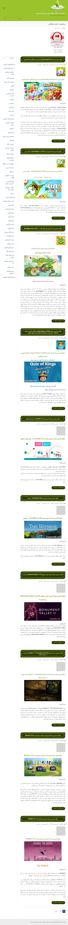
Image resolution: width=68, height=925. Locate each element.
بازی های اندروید (10, 197)
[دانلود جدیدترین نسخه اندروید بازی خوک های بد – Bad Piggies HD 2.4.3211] (60, 240)
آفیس (12, 86)
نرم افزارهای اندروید (9, 64)
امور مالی (11, 111)
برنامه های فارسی (9, 68)
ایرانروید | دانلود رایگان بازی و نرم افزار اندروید (50, 13)
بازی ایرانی (11, 205)
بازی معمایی (46, 581)
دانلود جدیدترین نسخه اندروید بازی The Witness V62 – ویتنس (42, 498)
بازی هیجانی (10, 267)
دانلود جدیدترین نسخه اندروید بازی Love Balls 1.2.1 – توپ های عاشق (43, 418)
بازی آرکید (11, 216)
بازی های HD (10, 251)
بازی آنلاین (46, 338)
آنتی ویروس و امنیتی (10, 94)
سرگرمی (11, 107)
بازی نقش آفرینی (9, 247)
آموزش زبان (10, 78)
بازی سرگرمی (44, 156)
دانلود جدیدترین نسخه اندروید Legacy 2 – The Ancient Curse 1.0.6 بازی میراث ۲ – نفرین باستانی (43, 653)
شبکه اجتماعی (10, 154)
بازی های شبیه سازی (10, 256)
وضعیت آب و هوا (9, 82)
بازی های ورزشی (9, 232)
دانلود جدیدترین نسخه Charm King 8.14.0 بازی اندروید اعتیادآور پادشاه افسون (43, 59)
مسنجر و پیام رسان (8, 136)
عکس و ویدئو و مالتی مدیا (9, 188)
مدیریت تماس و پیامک (9, 149)
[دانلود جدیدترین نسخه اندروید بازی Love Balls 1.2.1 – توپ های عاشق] (60, 430)
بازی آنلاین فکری (33, 398)
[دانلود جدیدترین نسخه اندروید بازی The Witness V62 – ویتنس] (60, 510)
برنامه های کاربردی (8, 119)
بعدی (56, 911)
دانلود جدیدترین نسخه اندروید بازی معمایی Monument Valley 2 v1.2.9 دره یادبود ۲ (43, 575)
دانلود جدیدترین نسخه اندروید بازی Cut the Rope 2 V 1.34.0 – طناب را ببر (42, 151)
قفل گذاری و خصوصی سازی (9, 182)
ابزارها (12, 99)
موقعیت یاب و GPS (8, 164)
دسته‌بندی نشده (45, 424)
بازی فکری (45, 64)
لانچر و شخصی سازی (9, 124)
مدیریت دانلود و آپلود (9, 176)
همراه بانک (11, 132)
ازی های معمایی (51, 630)
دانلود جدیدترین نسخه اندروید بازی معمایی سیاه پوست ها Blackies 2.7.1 (43, 735)
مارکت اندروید (10, 167)
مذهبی (12, 193)
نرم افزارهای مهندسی (10, 159)
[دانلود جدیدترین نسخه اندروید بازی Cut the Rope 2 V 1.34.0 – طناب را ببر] (60, 163)
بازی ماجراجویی (9, 240)
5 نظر (39, 338)
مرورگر (12, 171)
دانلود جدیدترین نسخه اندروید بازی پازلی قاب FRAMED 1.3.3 (43, 818)
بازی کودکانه (10, 236)
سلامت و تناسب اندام (9, 73)
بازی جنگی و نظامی (8, 201)
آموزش (12, 89)
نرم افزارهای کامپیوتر (10, 272)
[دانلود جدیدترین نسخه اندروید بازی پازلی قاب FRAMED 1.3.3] (60, 830)
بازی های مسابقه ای (9, 262)
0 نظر (38, 64)
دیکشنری (11, 103)
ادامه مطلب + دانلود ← (58, 140)
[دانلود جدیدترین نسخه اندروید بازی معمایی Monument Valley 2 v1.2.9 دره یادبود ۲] (60, 588)
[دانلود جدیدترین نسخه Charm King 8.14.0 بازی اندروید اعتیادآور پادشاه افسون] (60, 71)
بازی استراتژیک (9, 209)
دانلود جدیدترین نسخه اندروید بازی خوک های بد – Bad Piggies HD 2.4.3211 (43, 228)
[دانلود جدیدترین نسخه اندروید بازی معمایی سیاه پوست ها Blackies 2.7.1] (60, 747)
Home (63, 28)
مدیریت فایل (10, 144)
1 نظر (38, 824)
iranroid (61, 64)
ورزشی (12, 140)
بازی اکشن (11, 213)
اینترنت (12, 115)
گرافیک (12, 128)
